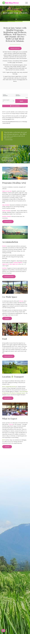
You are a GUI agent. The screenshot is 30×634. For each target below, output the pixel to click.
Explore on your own (7, 191)
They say (11, 424)
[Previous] (1, 13)
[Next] (29, 13)
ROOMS (4, 246)
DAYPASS (4, 268)
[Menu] (26, 3)
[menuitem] (26, 3)
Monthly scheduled (6, 216)
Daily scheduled (5, 205)
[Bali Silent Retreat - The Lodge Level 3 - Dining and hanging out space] (15, 409)
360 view (21, 301)
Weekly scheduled (6, 210)
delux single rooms (14, 264)
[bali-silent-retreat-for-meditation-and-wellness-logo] (12, 3)
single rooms (5, 264)
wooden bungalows (17, 262)
